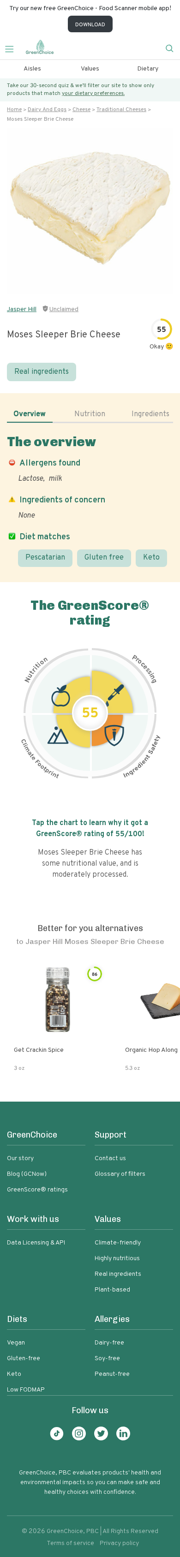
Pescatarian (45, 557)
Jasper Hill (21, 309)
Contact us (110, 1158)
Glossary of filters (120, 1174)
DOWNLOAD (90, 25)
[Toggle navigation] (13, 48)
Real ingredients (41, 372)
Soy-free (107, 1358)
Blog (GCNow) (27, 1174)
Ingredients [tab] (150, 414)
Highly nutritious (117, 1258)
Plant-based (112, 1290)
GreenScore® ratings (37, 1190)
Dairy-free (109, 1343)
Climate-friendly (118, 1243)
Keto (151, 557)
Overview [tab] (29, 414)
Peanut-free (112, 1374)
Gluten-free (23, 1358)
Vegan (16, 1343)
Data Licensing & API (36, 1243)
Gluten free (104, 557)
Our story (20, 1158)
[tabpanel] (90, 501)
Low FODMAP (26, 1390)
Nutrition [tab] (89, 414)
